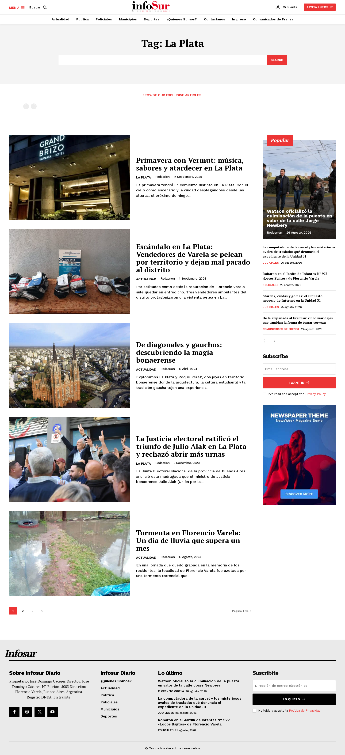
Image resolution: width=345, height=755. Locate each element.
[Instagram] (27, 712)
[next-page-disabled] (34, 106)
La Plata (143, 177)
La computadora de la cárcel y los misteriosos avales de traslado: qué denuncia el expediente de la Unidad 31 (299, 251)
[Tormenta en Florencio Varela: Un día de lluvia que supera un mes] (69, 553)
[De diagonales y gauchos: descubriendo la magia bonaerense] (69, 365)
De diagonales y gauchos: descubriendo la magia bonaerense (179, 352)
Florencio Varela (171, 691)
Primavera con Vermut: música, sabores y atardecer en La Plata (190, 164)
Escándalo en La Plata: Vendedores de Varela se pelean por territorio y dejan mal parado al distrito (193, 258)
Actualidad (146, 279)
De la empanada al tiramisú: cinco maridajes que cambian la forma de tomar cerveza (298, 320)
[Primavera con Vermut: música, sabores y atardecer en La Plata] (69, 177)
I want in (296, 382)
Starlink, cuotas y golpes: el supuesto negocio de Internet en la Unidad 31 (292, 298)
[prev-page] (26, 106)
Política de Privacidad (305, 710)
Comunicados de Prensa (281, 329)
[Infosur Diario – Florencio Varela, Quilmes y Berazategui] (151, 6)
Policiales (270, 285)
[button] (39, 7)
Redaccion (162, 176)
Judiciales (271, 262)
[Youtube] (52, 712)
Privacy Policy (315, 394)
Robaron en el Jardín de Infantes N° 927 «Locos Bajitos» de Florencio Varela (295, 276)
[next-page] (42, 611)
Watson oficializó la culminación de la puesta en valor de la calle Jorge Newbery (299, 218)
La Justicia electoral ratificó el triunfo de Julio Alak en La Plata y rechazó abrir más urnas (191, 446)
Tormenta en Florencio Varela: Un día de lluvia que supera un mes (188, 540)
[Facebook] (14, 712)
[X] (39, 712)
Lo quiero (291, 699)
